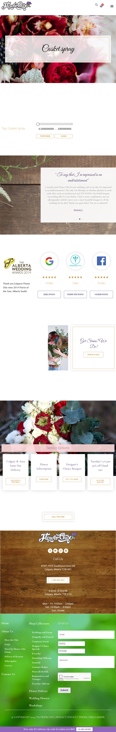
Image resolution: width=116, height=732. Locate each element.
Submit (64, 690)
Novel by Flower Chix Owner (15, 650)
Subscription (10, 661)
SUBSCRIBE (43, 479)
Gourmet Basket (40, 667)
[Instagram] (60, 551)
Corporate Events (40, 641)
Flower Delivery (38, 691)
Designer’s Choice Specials (40, 647)
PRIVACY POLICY (66, 717)
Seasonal (36, 662)
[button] (112, 6)
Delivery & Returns (14, 656)
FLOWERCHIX (45, 717)
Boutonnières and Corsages (40, 678)
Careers (8, 665)
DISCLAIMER (97, 717)
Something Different (42, 658)
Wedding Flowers (39, 698)
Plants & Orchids (40, 671)
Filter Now (45, 136)
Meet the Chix (11, 639)
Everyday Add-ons (40, 683)
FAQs (7, 644)
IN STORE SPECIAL (100, 481)
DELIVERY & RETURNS (15, 481)
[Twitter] (55, 551)
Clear (63, 136)
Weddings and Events (42, 632)
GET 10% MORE (72, 479)
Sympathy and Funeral (42, 636)
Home (5, 623)
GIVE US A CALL (93, 355)
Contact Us (8, 674)
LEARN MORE (84, 729)
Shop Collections (39, 623)
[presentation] (74, 677)
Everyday (36, 653)
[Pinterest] (66, 551)
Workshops (35, 705)
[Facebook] (50, 551)
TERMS (83, 717)
